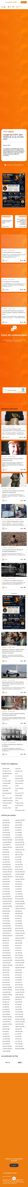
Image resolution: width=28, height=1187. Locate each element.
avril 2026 (5, 830)
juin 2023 (5, 913)
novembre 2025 (6, 842)
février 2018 (18, 837)
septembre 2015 (18, 908)
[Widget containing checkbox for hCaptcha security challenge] (14, 390)
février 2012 (18, 1014)
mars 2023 (5, 921)
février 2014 (18, 955)
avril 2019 (5, 1036)
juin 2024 (5, 884)
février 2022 (5, 952)
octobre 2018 (5, 1051)
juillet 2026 (5, 822)
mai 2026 (5, 827)
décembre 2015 (18, 901)
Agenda (4, 776)
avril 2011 (17, 1038)
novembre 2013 (18, 962)
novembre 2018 (6, 1048)
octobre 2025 (5, 844)
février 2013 (18, 984)
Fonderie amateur (6, 800)
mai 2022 (5, 945)
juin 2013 (17, 975)
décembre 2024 (6, 869)
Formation (11, 131)
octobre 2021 (5, 962)
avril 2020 (5, 1007)
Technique (17, 803)
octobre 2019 (5, 1021)
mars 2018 (17, 835)
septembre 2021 (6, 965)
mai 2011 (17, 1036)
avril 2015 (17, 921)
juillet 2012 (17, 1002)
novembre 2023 (6, 901)
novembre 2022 (6, 930)
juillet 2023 (5, 911)
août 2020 (5, 997)
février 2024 (5, 893)
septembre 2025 (6, 847)
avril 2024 (5, 889)
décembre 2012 (18, 989)
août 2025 (5, 849)
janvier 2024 (5, 896)
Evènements (5, 798)
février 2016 (18, 896)
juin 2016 (17, 886)
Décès (4, 785)
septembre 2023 (6, 906)
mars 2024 (5, 891)
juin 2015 (17, 916)
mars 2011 (17, 1041)
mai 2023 (5, 916)
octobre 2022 (5, 933)
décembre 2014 (18, 930)
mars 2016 (17, 893)
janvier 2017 (18, 869)
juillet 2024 (5, 881)
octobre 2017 (18, 847)
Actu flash (5, 771)
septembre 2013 (18, 967)
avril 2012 (17, 1009)
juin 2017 (17, 857)
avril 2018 (17, 832)
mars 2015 (17, 923)
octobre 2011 (18, 1024)
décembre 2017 (18, 842)
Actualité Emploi (6, 773)
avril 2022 (5, 948)
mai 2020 (5, 1004)
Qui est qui (17, 793)
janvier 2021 (5, 984)
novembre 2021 (6, 960)
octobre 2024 (5, 874)
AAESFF (5, 768)
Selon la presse (18, 798)
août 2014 (17, 940)
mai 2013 (17, 977)
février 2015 (18, 925)
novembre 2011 (18, 1021)
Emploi (4, 790)
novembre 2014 (18, 933)
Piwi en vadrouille (19, 788)
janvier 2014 (18, 957)
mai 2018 (17, 830)
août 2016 (17, 881)
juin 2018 (17, 827)
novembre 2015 (18, 903)
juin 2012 (17, 1004)
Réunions (17, 795)
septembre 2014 (18, 938)
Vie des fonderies (19, 805)
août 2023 (5, 908)
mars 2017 (17, 864)
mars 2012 (17, 1011)
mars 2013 (17, 982)
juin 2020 (5, 1002)
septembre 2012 (18, 997)
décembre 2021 (6, 957)
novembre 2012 (18, 992)
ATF (3, 778)
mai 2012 (17, 1007)
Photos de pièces (19, 783)
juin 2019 (5, 1031)
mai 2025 (5, 857)
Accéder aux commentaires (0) (15, 165)
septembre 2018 (18, 820)
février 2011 (17, 1043)
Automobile (5, 783)
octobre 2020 (5, 992)
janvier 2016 (18, 898)
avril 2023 (5, 918)
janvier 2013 (18, 987)
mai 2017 (17, 859)
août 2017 (17, 852)
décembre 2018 (6, 1046)
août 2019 (5, 1026)
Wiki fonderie (18, 810)
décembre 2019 (6, 1016)
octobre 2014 (18, 935)
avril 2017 (17, 862)
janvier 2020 (5, 1014)
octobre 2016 (18, 876)
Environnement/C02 (7, 793)
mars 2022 (5, 950)
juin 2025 (5, 854)
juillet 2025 (5, 852)
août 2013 (17, 970)
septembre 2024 (6, 876)
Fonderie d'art (6, 803)
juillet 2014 (17, 943)
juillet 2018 (17, 825)
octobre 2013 (18, 965)
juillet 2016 (17, 884)
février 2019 (5, 1041)
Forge (4, 805)
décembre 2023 (6, 898)
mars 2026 (5, 832)
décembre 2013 (18, 960)
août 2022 (5, 938)
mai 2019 (5, 1034)
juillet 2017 (17, 854)
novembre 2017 (18, 844)
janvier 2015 (18, 928)
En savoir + (14, 1165)
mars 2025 (5, 862)
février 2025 (5, 864)
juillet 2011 (17, 1031)
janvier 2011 (18, 1046)
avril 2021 (5, 977)
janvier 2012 (18, 1016)
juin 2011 (17, 1034)
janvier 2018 (18, 839)
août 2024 (5, 879)
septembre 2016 (18, 879)
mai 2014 (17, 948)
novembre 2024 (6, 871)
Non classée (18, 780)
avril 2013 (17, 979)
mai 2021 (5, 975)
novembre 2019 (6, 1019)
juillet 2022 (5, 940)
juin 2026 (5, 825)
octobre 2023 (5, 903)
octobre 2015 (18, 906)
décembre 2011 (18, 1019)
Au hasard (5, 780)
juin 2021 (5, 972)
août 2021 (5, 967)
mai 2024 (5, 886)
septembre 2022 (6, 935)
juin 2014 (17, 945)
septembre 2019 (6, 1024)
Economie (5, 788)
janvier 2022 (5, 955)
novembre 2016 (18, 874)
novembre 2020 (6, 989)
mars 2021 (5, 979)
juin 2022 (5, 943)
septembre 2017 (18, 849)
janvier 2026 (5, 837)
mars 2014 (17, 952)
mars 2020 (5, 1009)
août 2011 (17, 1029)
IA (15, 773)
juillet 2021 (5, 970)
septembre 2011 (18, 1026)
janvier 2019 (5, 1043)
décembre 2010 (18, 1048)
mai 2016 (17, 889)
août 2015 (17, 911)
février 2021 (5, 982)
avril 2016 (17, 891)
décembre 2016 (18, 871)
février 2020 (5, 1011)
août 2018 (17, 822)
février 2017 (18, 866)
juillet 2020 (5, 999)
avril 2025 (5, 859)
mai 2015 (17, 918)
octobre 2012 (18, 994)
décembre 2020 (6, 987)
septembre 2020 (6, 994)
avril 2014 (17, 950)
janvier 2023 (5, 925)
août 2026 (5, 820)
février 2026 (5, 835)
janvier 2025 (5, 866)
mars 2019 (5, 1038)
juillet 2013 (17, 972)
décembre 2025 (6, 839)
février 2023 (5, 923)
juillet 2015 (17, 913)
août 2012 (17, 999)
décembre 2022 (6, 928)
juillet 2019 (5, 1029)
